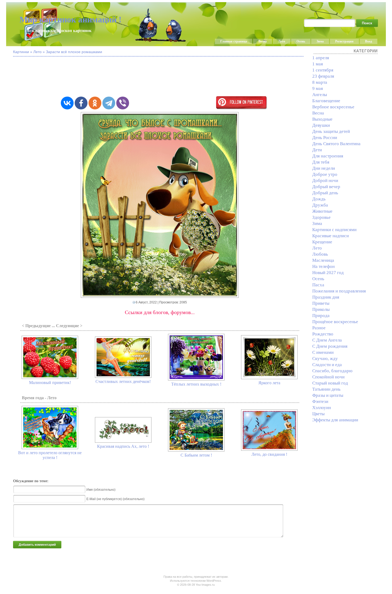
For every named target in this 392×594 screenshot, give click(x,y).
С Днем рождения (329, 346)
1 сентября (322, 70)
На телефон (323, 266)
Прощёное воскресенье (335, 321)
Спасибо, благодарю (332, 370)
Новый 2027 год (328, 272)
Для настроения (327, 156)
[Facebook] (81, 103)
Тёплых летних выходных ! (196, 384)
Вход (368, 41)
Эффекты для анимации (335, 419)
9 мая (317, 88)
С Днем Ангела (327, 340)
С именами (323, 352)
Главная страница (233, 41)
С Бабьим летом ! (196, 455)
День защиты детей (331, 131)
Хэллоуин (321, 407)
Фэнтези (320, 401)
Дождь (319, 198)
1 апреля (320, 57)
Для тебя (320, 162)
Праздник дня (325, 297)
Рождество (322, 333)
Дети (317, 149)
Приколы (321, 309)
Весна (262, 41)
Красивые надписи (330, 235)
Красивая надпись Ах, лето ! (123, 446)
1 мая (317, 63)
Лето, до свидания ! (269, 454)
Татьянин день (326, 389)
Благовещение (326, 100)
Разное (319, 327)
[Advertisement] (159, 77)
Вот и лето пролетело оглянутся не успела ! (50, 455)
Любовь (320, 254)
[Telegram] (108, 103)
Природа (321, 315)
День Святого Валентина (336, 143)
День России (324, 137)
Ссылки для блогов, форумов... (160, 312)
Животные (322, 211)
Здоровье (321, 217)
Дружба (320, 205)
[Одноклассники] (95, 103)
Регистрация (344, 41)
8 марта (319, 82)
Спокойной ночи (328, 376)
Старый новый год (330, 383)
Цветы (318, 413)
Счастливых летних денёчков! (123, 381)
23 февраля (323, 76)
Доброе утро (324, 174)
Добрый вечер (326, 186)
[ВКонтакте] (67, 103)
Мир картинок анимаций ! (70, 19)
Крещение (322, 241)
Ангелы (319, 94)
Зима (320, 41)
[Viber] (122, 103)
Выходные (322, 119)
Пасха (318, 284)
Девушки (321, 125)
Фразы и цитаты (327, 395)
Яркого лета (269, 383)
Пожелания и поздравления (339, 291)
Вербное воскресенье (333, 106)
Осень (301, 41)
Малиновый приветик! (50, 382)
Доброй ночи (325, 180)
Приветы (320, 303)
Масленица (323, 260)
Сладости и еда (327, 364)
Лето (281, 41)
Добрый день (325, 192)
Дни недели (323, 168)
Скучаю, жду (325, 358)
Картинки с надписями (334, 229)
